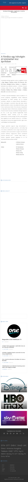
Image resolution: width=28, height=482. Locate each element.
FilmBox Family (19, 152)
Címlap (2, 16)
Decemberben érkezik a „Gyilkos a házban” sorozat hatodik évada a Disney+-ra (13, 387)
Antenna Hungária (14, 448)
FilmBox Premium (20, 149)
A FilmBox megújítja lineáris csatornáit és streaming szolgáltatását (13, 353)
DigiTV (21, 451)
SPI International (19, 147)
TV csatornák (5, 349)
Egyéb (3, 469)
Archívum (6, 16)
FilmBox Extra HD (20, 154)
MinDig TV (10, 454)
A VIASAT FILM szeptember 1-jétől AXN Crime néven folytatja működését (13, 346)
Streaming (4, 369)
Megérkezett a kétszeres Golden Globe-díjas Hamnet (13, 421)
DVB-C (13, 445)
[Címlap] (3, 2)
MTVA (8, 456)
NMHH (3, 454)
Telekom (4, 451)
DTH (3, 445)
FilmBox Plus (19, 150)
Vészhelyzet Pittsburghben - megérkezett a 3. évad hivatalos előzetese (14, 12)
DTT (3, 341)
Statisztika (12, 467)
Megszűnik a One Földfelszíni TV (11, 339)
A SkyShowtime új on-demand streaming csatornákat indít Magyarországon (13, 366)
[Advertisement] (14, 34)
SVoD (19, 445)
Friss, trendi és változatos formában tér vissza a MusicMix (13, 360)
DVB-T (11, 451)
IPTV (16, 451)
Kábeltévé (12, 465)
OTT (8, 445)
